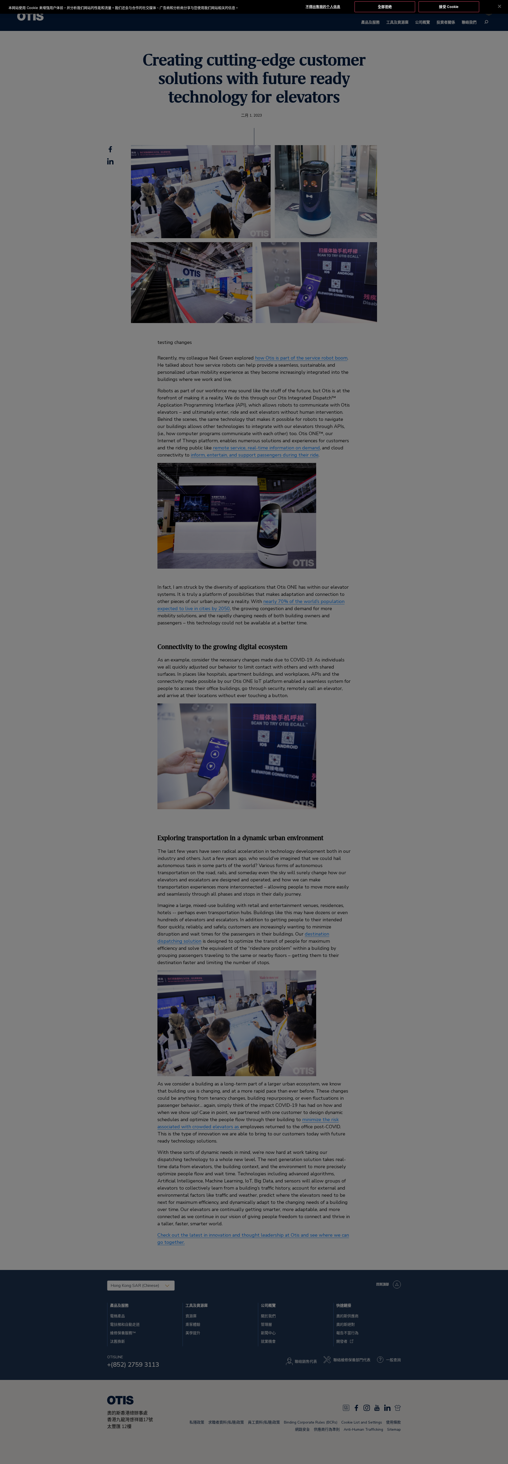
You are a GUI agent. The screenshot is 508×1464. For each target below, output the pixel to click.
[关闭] (499, 6)
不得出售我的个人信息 (323, 6)
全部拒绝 (385, 6)
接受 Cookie (449, 6)
